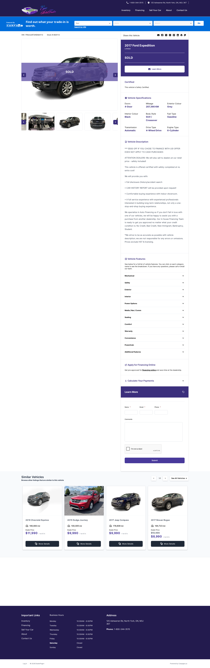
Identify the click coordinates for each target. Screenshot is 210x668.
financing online (149, 370)
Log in (25, 663)
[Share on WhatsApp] (170, 35)
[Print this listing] (181, 35)
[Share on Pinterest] (173, 35)
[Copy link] (185, 35)
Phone (158, 407)
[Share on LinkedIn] (177, 35)
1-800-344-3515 (136, 3)
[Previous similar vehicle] (153, 478)
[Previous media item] (24, 75)
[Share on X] (166, 35)
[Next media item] (115, 75)
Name (128, 407)
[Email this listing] (158, 35)
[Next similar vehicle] (165, 478)
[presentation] (143, 449)
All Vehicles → (179, 478)
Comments (128, 419)
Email (142, 407)
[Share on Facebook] (162, 35)
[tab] (57, 616)
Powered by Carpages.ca (178, 663)
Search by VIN (80, 27)
